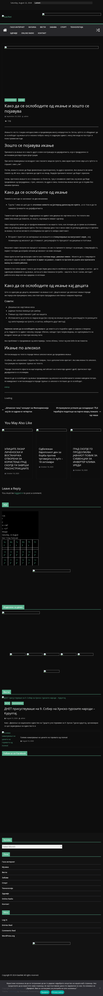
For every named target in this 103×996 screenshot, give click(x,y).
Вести (43, 27)
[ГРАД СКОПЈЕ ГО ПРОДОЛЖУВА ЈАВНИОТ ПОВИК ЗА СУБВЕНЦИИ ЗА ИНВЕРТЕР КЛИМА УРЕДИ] (85, 430)
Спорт (63, 27)
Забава (53, 27)
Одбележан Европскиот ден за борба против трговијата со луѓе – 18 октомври (51, 455)
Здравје (13, 33)
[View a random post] (98, 30)
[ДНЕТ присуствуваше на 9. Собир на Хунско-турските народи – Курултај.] (51, 697)
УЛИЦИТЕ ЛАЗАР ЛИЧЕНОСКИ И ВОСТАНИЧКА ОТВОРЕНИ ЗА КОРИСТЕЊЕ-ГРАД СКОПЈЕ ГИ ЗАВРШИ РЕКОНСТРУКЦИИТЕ (17, 458)
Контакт (42, 33)
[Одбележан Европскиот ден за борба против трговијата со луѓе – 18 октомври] (51, 430)
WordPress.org (8, 936)
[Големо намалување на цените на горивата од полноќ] (10, 739)
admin (26, 116)
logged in (18, 493)
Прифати (44, 992)
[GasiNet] (5, 30)
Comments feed (9, 930)
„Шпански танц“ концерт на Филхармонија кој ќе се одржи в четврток (26, 410)
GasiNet (20, 975)
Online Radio (27, 33)
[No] (100, 988)
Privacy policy (57, 992)
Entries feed (7, 925)
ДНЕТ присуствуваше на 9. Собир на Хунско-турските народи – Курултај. (49, 711)
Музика (32, 27)
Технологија (76, 27)
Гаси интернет (17, 27)
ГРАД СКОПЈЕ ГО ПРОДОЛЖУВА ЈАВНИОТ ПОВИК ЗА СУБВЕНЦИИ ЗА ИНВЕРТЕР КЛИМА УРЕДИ (85, 457)
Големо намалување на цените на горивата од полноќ (43, 737)
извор (7, 387)
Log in (4, 920)
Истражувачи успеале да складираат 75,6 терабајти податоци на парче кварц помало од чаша (75, 412)
